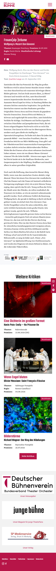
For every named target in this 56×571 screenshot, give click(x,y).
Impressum (30, 559)
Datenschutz (39, 559)
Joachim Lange (15, 79)
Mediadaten (21, 559)
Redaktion (5, 559)
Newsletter (13, 559)
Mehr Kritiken (28, 456)
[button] (4, 59)
